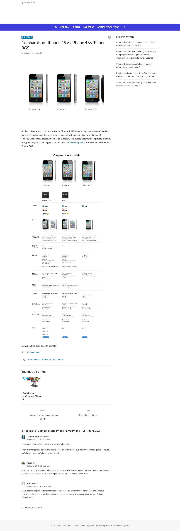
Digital (76, 27)
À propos (90, 526)
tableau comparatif (75, 142)
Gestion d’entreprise (108, 27)
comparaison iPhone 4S (40, 359)
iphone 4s (58, 359)
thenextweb (34, 352)
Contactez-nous (78, 526)
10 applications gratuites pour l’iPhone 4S (31, 396)
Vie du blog (100, 526)
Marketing (88, 27)
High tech (65, 27)
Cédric (26, 53)
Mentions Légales (121, 526)
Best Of (109, 526)
